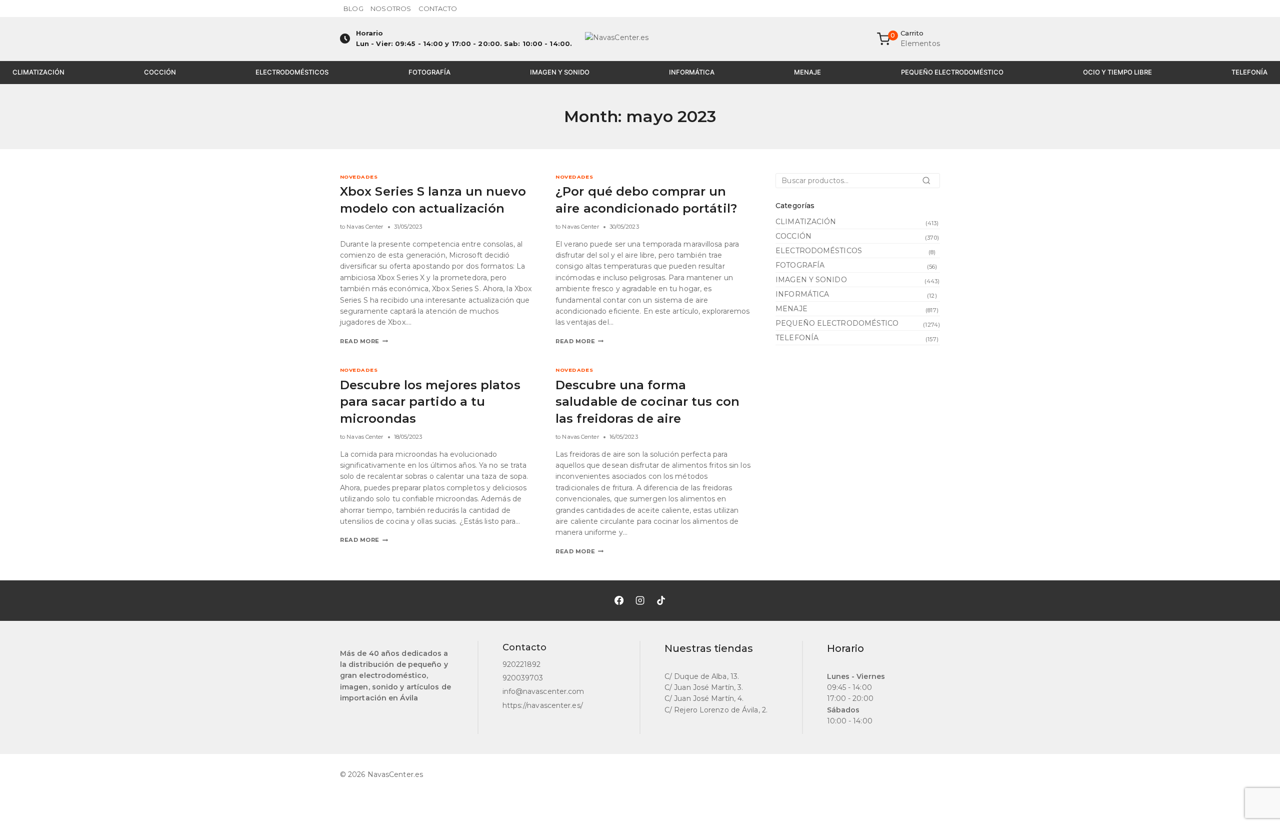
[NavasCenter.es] (640, 39)
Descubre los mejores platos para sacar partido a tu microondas (430, 402)
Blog (353, 9)
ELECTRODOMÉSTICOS (292, 72)
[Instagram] (640, 600)
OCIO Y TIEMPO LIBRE (1117, 72)
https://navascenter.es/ (542, 705)
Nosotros (390, 9)
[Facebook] (619, 600)
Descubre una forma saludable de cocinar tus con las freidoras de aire (648, 402)
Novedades (359, 177)
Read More (364, 341)
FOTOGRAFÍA (429, 72)
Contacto (438, 9)
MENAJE (807, 72)
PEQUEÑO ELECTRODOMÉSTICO (952, 72)
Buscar (929, 184)
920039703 (523, 677)
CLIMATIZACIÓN (38, 72)
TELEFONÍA (1250, 72)
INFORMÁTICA (691, 72)
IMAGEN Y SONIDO (560, 72)
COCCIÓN (160, 72)
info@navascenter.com (543, 691)
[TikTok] (661, 600)
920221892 (521, 664)
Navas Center (365, 226)
